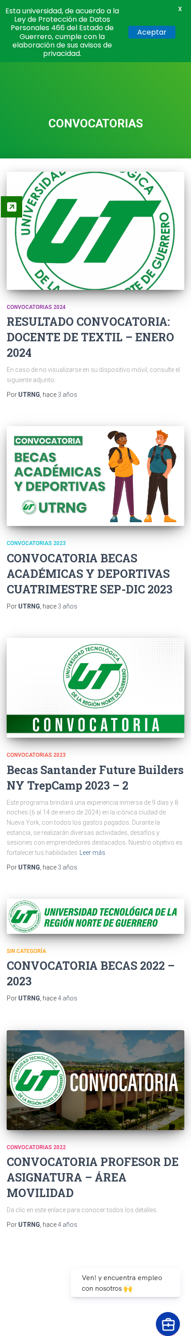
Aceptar (152, 32)
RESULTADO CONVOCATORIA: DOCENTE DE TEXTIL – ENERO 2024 (90, 337)
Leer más (92, 852)
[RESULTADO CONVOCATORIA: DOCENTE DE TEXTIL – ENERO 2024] (95, 231)
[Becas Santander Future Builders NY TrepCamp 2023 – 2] (95, 688)
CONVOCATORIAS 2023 (36, 543)
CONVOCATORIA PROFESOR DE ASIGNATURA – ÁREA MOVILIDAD (93, 1177)
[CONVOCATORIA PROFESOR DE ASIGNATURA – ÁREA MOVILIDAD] (95, 1080)
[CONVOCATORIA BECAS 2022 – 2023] (95, 916)
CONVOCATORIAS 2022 (36, 1147)
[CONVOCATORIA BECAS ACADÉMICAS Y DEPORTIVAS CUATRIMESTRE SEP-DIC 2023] (95, 476)
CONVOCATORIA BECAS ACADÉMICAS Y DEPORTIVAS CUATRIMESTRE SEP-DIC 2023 (89, 574)
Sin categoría (26, 951)
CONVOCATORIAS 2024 (36, 307)
